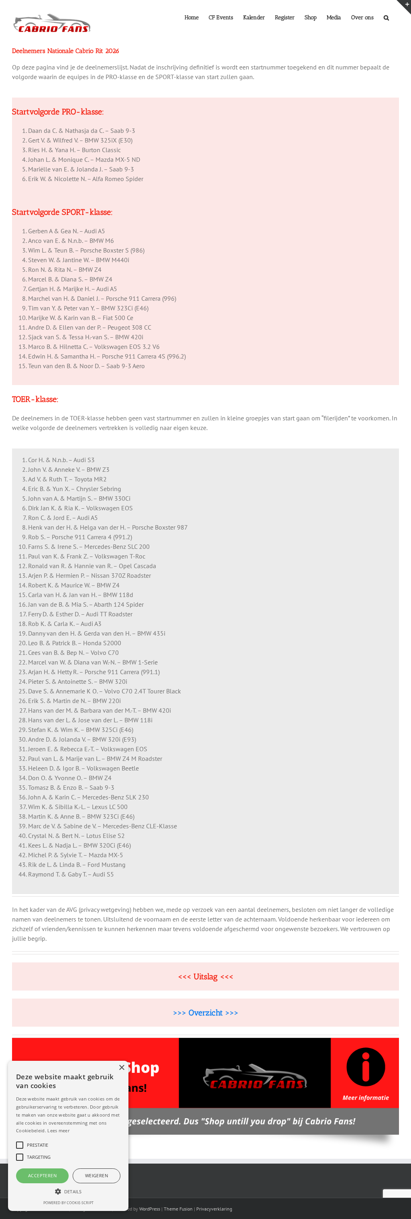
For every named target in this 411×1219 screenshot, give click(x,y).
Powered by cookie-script (68, 1202)
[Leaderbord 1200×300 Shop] (205, 1041)
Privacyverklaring (214, 1209)
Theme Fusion (178, 1209)
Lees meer (58, 1130)
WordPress (149, 1209)
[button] (386, 17)
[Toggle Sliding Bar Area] (404, 7)
